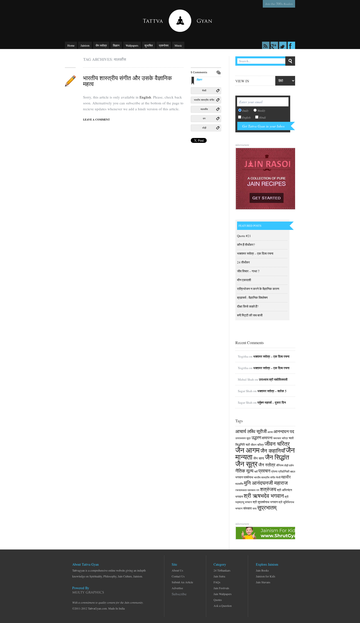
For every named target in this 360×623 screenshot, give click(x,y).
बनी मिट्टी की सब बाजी (250, 315)
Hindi (262, 117)
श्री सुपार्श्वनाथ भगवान (265, 502)
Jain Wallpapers (223, 594)
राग (204, 118)
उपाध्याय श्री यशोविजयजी (273, 379)
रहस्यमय (251, 490)
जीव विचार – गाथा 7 (248, 271)
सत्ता (254, 508)
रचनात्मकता (241, 490)
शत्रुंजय (268, 489)
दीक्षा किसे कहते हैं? (247, 306)
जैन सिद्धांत (277, 457)
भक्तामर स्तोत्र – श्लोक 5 (272, 391)
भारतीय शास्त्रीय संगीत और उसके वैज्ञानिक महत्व (127, 81)
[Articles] (70, 81)
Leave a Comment (96, 120)
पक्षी (256, 471)
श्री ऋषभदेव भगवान (264, 495)
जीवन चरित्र (257, 445)
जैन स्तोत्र (101, 45)
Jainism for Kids (265, 576)
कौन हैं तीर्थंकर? (246, 244)
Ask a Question (223, 606)
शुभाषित (148, 45)
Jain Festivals (221, 588)
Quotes (218, 600)
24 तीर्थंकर (243, 262)
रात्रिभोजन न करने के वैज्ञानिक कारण (258, 289)
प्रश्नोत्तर (163, 45)
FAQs (217, 582)
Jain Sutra (219, 576)
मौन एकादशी (244, 280)
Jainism (85, 45)
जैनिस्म (279, 465)
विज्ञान (116, 45)
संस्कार (247, 508)
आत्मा (270, 432)
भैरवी (204, 90)
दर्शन (291, 465)
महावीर (286, 476)
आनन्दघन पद (284, 431)
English (145, 97)
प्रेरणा (274, 471)
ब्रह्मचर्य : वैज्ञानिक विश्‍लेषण (252, 297)
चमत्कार (277, 438)
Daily (245, 110)
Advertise (177, 588)
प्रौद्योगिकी (283, 471)
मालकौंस (204, 109)
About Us (177, 570)
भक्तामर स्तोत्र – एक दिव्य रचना (255, 253)
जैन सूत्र (246, 463)
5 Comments (199, 72)
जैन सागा (259, 458)
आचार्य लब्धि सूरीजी (251, 431)
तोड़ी (204, 127)
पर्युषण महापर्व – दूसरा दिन (271, 402)
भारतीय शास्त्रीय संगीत (204, 100)
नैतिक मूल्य (244, 471)
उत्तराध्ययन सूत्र (243, 438)
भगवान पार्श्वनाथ (244, 477)
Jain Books (262, 570)
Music (178, 45)
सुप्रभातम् (266, 507)
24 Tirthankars (222, 570)
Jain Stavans (263, 582)
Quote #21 (244, 236)
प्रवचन (264, 471)
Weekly (261, 110)
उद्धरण (256, 437)
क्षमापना (267, 437)
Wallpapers (132, 45)
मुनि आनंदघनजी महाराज (266, 482)
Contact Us (178, 576)
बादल (292, 471)
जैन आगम (247, 450)
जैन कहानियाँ (272, 450)
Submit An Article (182, 582)
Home (70, 45)
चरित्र (285, 438)
